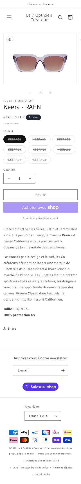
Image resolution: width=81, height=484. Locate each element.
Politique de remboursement (55, 453)
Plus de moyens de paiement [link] (40, 218)
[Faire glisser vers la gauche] (31, 92)
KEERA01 (17, 140)
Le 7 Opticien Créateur (31, 448)
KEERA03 (66, 140)
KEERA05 (42, 150)
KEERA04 (17, 150)
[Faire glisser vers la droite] (50, 92)
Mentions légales (62, 467)
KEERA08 (42, 160)
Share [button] (12, 328)
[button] (9, 17)
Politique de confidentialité (42, 460)
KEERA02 (42, 140)
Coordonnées (42, 474)
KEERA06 (66, 150)
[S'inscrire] (63, 370)
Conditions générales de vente (30, 467)
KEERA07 (17, 160)
